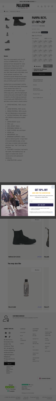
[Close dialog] (52, 186)
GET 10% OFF (41, 205)
